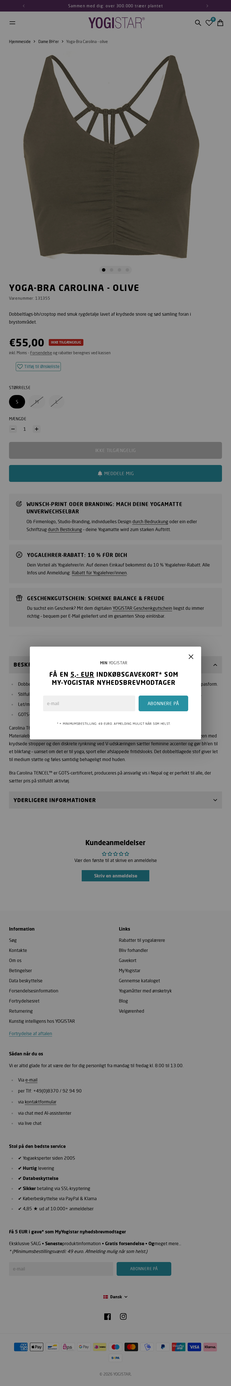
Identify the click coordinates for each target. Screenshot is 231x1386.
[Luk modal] (191, 656)
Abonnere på (163, 703)
